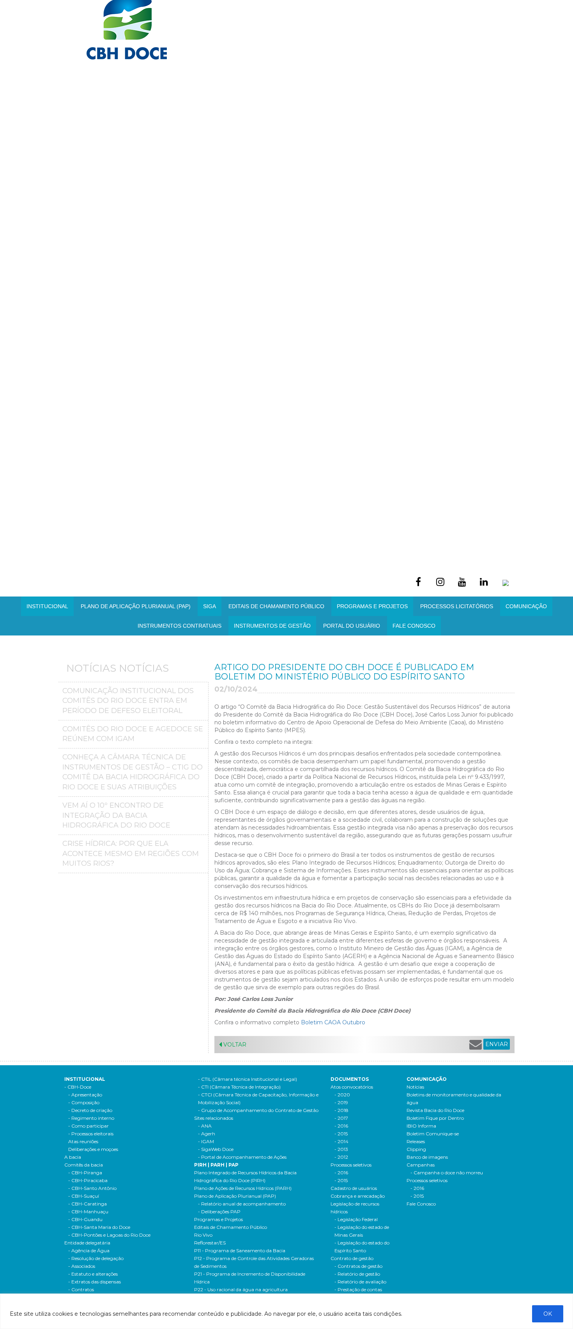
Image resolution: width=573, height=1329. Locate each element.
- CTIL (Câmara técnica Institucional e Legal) (247, 1079)
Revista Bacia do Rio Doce (435, 1110)
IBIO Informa (421, 1126)
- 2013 (341, 1149)
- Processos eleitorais (90, 1134)
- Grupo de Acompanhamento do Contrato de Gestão (258, 1110)
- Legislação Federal (356, 1219)
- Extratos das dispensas (94, 1282)
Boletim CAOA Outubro (333, 1022)
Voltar (234, 1044)
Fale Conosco (414, 626)
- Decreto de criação (90, 1110)
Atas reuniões (83, 1141)
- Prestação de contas (358, 1289)
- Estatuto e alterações (93, 1274)
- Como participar (88, 1126)
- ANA (205, 1126)
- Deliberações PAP (219, 1211)
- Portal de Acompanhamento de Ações (242, 1157)
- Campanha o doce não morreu (446, 1172)
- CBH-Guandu (85, 1219)
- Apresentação (85, 1095)
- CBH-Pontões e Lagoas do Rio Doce (109, 1235)
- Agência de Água (89, 1250)
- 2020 (342, 1095)
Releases (416, 1141)
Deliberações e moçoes (93, 1149)
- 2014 (341, 1141)
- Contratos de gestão (358, 1266)
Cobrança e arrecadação (358, 1196)
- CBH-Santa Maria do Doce (99, 1227)
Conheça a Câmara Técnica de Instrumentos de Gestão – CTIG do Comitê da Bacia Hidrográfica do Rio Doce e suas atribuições (132, 772)
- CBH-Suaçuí (83, 1196)
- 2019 (341, 1102)
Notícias (415, 1087)
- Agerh (206, 1134)
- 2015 (341, 1134)
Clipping (416, 1149)
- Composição (83, 1102)
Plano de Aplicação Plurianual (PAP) (235, 1196)
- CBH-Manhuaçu (88, 1211)
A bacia (72, 1157)
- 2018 (341, 1110)
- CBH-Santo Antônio (92, 1188)
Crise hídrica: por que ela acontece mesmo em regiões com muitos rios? (130, 853)
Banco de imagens (427, 1157)
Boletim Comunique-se (433, 1134)
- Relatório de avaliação (360, 1282)
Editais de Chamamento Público (276, 606)
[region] (286, 1311)
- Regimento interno (91, 1118)
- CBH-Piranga (85, 1172)
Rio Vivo (203, 1235)
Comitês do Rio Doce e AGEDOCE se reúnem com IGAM (132, 734)
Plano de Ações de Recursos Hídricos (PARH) (243, 1188)
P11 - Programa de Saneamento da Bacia (239, 1250)
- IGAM (206, 1141)
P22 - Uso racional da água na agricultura (241, 1289)
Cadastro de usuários (354, 1188)
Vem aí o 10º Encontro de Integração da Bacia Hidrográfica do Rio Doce (116, 815)
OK (547, 1313)
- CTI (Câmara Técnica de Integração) (239, 1087)
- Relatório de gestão (357, 1274)
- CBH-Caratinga (87, 1204)
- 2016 (341, 1126)
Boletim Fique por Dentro (435, 1118)
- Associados (81, 1266)
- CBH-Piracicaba (88, 1180)
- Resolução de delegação (96, 1258)
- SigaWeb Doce (215, 1149)
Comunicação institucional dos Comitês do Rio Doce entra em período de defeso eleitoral (128, 701)
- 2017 (341, 1118)
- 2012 (341, 1157)
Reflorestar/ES (210, 1243)
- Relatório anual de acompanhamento (242, 1204)
